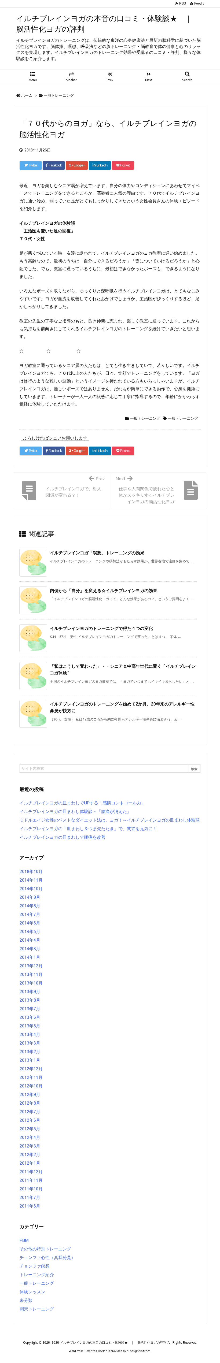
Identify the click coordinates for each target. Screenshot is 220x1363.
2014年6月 (30, 923)
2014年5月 (30, 931)
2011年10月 (31, 1188)
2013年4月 (30, 1034)
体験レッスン (32, 1291)
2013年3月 (30, 1043)
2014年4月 (30, 940)
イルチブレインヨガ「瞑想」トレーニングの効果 (97, 552)
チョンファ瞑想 (35, 1266)
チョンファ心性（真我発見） (47, 1257)
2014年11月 (31, 880)
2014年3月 (30, 948)
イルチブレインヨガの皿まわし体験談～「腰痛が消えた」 (75, 811)
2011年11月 (31, 1180)
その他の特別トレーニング (45, 1248)
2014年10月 (31, 888)
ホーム (26, 95)
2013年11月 (31, 974)
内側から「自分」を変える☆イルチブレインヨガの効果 (103, 590)
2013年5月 (30, 1025)
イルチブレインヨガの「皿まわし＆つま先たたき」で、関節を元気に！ (88, 828)
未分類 (26, 1300)
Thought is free (138, 1351)
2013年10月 (31, 983)
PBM (24, 1240)
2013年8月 (30, 1000)
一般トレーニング (59, 95)
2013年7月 (30, 1008)
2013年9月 (30, 991)
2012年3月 (30, 1146)
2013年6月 (30, 1017)
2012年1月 (30, 1163)
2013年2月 (30, 1051)
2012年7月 (30, 1111)
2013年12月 (31, 965)
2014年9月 (30, 897)
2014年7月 (30, 914)
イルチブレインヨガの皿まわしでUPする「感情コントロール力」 (82, 802)
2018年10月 (31, 871)
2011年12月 (31, 1171)
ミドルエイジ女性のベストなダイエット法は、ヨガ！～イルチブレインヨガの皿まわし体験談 (110, 820)
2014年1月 (30, 957)
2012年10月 (31, 1086)
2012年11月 (31, 1077)
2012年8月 (30, 1103)
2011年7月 (30, 1197)
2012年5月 (30, 1128)
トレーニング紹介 (37, 1274)
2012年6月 (30, 1120)
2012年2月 (30, 1154)
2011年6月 (30, 1206)
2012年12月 (31, 1068)
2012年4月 (30, 1137)
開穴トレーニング (37, 1309)
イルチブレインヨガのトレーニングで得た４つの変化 (101, 628)
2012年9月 (30, 1094)
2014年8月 (30, 905)
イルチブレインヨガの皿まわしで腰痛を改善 (62, 837)
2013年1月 (30, 1060)
